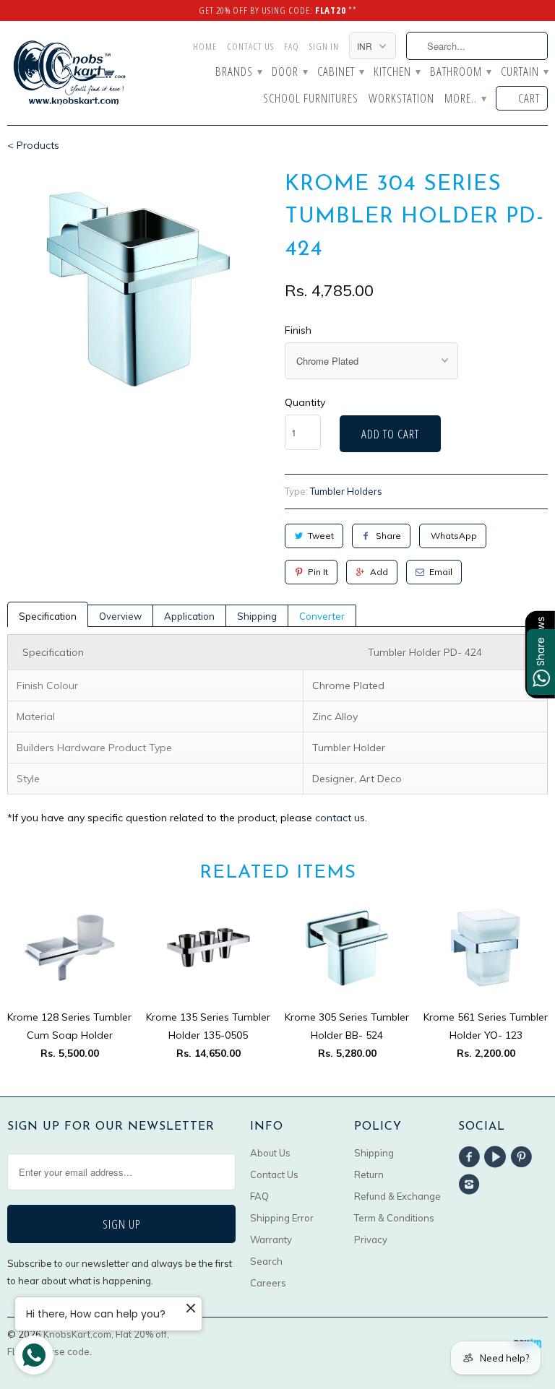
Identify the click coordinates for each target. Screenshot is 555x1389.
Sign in (324, 46)
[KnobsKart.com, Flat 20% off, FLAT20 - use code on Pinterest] (524, 1157)
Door (289, 72)
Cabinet (340, 72)
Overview (120, 616)
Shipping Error (282, 1218)
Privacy (370, 1239)
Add (379, 571)
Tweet (321, 535)
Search (266, 1261)
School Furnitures (310, 99)
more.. (465, 99)
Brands (238, 72)
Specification (48, 616)
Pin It (318, 571)
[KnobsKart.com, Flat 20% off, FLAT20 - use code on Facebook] (471, 1157)
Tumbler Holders (346, 491)
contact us (340, 817)
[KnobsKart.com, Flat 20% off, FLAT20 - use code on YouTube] (497, 1157)
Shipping (257, 616)
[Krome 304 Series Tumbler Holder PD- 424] (138, 289)
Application (189, 616)
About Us (270, 1153)
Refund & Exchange (397, 1196)
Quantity (305, 402)
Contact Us (250, 46)
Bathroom (460, 72)
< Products (33, 145)
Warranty (271, 1239)
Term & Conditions (394, 1218)
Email (440, 571)
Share (388, 535)
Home (205, 46)
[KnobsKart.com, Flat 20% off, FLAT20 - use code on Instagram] (471, 1184)
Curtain (524, 72)
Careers (268, 1283)
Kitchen (397, 72)
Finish (298, 330)
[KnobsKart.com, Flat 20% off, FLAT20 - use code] (69, 73)
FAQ (291, 46)
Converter (322, 616)
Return (369, 1174)
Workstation (401, 99)
